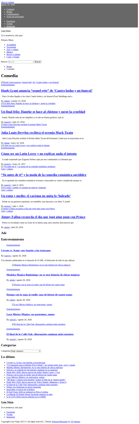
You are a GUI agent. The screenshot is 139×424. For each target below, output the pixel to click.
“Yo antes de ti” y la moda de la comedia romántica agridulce (43, 175)
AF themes (75, 421)
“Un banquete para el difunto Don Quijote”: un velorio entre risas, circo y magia (41, 365)
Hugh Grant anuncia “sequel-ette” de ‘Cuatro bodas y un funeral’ (47, 90)
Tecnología (11, 47)
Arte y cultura (12, 49)
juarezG (8, 122)
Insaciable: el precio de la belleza (21, 389)
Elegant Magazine (60, 421)
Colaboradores (13, 14)
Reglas (9, 12)
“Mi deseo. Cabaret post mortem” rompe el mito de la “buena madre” (36, 380)
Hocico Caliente (13, 54)
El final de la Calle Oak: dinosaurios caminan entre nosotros (40, 334)
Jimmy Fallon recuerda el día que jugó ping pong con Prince (43, 217)
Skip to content (7, 2)
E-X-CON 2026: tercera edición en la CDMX (26, 397)
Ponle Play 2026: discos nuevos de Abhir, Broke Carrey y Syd (33, 372)
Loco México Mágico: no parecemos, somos (31, 314)
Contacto (10, 9)
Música (10, 52)
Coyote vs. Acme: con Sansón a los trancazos (26, 250)
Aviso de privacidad (15, 17)
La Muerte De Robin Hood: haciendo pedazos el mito (30, 394)
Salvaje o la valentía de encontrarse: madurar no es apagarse (32, 370)
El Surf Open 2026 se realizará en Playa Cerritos (27, 392)
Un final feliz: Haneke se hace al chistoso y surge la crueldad (43, 111)
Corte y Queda (13, 57)
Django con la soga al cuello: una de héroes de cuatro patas (39, 294)
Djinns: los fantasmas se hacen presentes (24, 387)
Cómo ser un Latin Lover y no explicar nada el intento (39, 153)
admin (7, 101)
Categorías (5, 351)
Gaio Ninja (6, 31)
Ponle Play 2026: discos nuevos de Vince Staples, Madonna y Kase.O (36, 382)
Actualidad (11, 45)
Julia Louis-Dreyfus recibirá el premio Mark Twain (37, 132)
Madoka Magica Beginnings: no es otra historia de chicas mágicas (43, 274)
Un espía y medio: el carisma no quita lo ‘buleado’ (36, 196)
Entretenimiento (8, 85)
